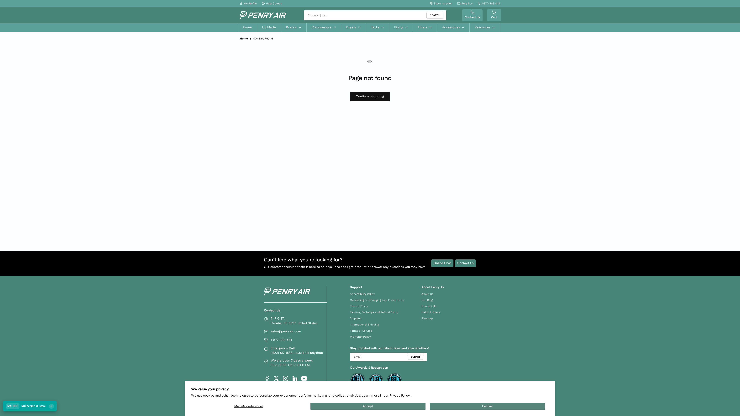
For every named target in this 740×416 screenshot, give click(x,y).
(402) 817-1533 (281, 353)
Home (244, 39)
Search (435, 15)
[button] (494, 15)
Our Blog (427, 300)
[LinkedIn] (295, 378)
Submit (415, 356)
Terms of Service (361, 331)
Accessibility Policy (362, 294)
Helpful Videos (430, 312)
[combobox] (375, 15)
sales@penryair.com (286, 331)
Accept (368, 406)
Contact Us (465, 263)
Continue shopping (370, 96)
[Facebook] (267, 378)
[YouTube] (304, 378)
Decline (487, 406)
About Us (427, 294)
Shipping (355, 318)
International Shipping (364, 325)
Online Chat (442, 263)
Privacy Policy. (399, 395)
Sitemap (427, 318)
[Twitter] (276, 378)
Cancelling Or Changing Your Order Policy (377, 300)
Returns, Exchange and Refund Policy (374, 312)
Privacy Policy (359, 306)
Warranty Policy (360, 337)
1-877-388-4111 (281, 340)
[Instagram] (286, 378)
